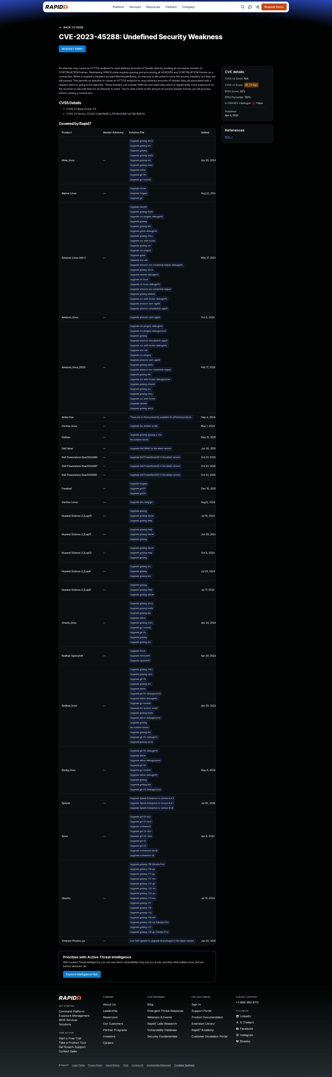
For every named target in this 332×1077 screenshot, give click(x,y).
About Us (109, 1004)
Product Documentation (207, 1017)
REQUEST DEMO (72, 48)
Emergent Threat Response (165, 1011)
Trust (125, 1065)
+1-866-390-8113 (247, 1002)
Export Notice (113, 1065)
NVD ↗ (229, 137)
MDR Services (68, 1020)
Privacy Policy (95, 1065)
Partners (171, 7)
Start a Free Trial (70, 1038)
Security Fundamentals (162, 1036)
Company (188, 7)
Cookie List (137, 1065)
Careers (108, 1043)
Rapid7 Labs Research (162, 1023)
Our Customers (113, 1023)
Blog (150, 1004)
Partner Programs (115, 1030)
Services (135, 7)
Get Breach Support (72, 1047)
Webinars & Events (159, 1017)
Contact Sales (68, 1051)
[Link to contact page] (250, 7)
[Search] (243, 7)
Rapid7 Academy (203, 1030)
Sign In (196, 1004)
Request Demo (274, 6)
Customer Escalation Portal (209, 1036)
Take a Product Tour (72, 1042)
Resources (153, 7)
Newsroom (110, 1017)
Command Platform (71, 1011)
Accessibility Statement (159, 1065)
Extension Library (203, 1023)
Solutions (65, 1024)
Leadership (110, 1011)
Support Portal (201, 1011)
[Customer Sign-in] (257, 7)
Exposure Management (74, 1015)
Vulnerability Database (162, 1030)
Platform (118, 7)
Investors (109, 1036)
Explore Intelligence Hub (82, 974)
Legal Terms (78, 1065)
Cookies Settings (184, 1065)
